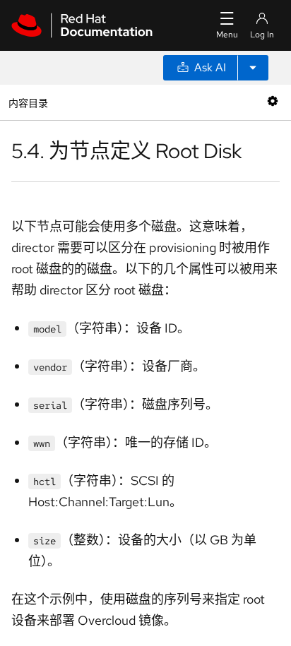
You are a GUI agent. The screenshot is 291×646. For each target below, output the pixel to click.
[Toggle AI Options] (252, 67)
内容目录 (28, 102)
